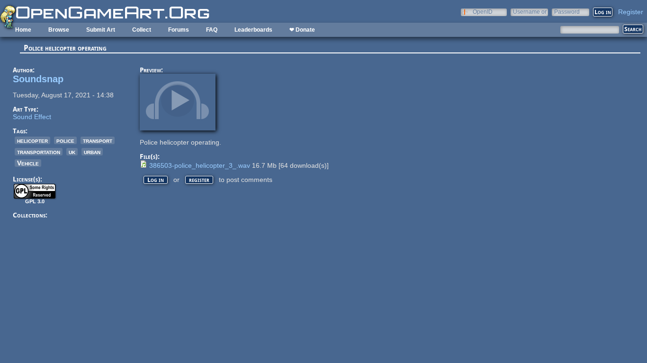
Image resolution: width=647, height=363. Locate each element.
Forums (178, 29)
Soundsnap (38, 79)
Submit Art (100, 29)
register (199, 179)
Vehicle (28, 163)
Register (630, 12)
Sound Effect (32, 117)
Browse (58, 29)
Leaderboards (253, 29)
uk (72, 152)
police (65, 140)
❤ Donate (302, 29)
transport (97, 140)
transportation (38, 152)
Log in (155, 179)
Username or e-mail (530, 12)
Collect (141, 29)
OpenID (483, 12)
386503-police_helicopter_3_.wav (199, 165)
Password (567, 12)
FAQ (211, 29)
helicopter (32, 140)
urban (92, 152)
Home (23, 29)
